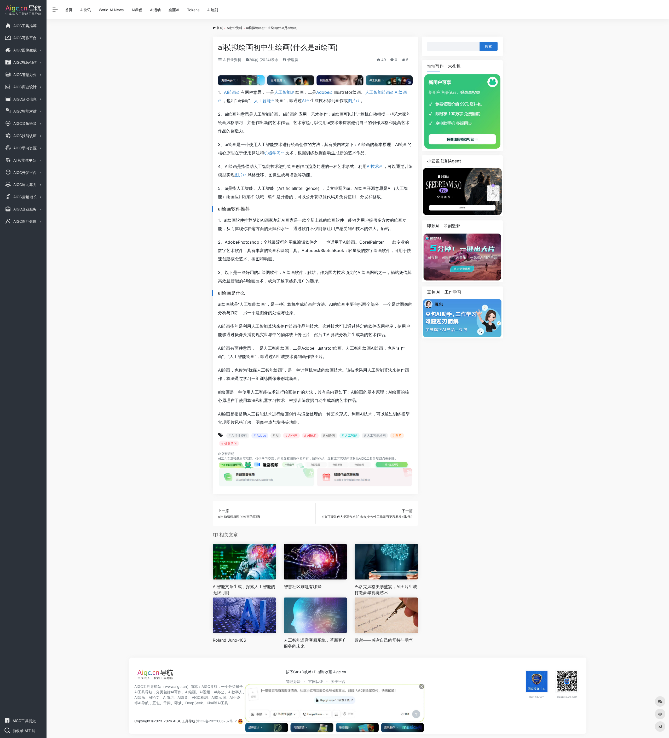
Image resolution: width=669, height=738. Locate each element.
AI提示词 (218, 697)
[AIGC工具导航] (155, 675)
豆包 (156, 703)
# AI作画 (291, 435)
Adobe (322, 92)
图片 (352, 100)
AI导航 (143, 703)
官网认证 (315, 681)
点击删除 (388, 458)
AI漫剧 (182, 697)
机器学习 (272, 152)
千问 (167, 703)
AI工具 (222, 458)
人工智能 (282, 92)
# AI (276, 435)
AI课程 (136, 10)
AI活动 (155, 10)
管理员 (292, 59)
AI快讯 (85, 10)
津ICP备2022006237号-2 (216, 721)
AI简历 (168, 697)
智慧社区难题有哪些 (302, 586)
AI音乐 (139, 697)
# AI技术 (310, 435)
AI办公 (219, 692)
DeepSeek (194, 703)
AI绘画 (230, 92)
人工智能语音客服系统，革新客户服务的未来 (315, 643)
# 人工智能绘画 (375, 435)
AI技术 (373, 166)
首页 (68, 10)
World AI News (111, 10)
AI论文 (154, 697)
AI (304, 100)
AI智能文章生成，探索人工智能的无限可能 (244, 589)
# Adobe (260, 435)
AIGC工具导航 (369, 458)
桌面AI (174, 10)
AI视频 (204, 692)
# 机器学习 (229, 443)
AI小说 (234, 697)
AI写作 (176, 692)
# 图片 (397, 435)
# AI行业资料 (238, 435)
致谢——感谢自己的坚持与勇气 (384, 640)
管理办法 (293, 681)
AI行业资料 (234, 28)
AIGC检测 (200, 697)
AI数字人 (235, 692)
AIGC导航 (209, 686)
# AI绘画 (329, 435)
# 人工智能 (349, 435)
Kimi (210, 703)
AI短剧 (212, 10)
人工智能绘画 (377, 92)
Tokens (193, 10)
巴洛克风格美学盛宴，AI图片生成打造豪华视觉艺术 (386, 589)
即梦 (178, 703)
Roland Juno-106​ (229, 640)
